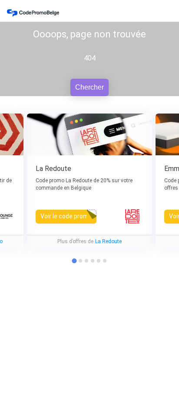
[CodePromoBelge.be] (33, 13)
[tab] (80, 261)
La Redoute (108, 241)
